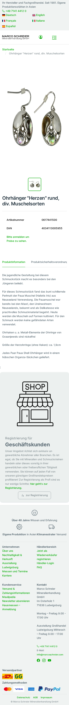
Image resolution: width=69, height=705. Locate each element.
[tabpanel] (34, 316)
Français (10, 20)
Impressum (46, 697)
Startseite (8, 49)
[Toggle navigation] (54, 38)
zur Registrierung (36, 495)
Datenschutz (23, 697)
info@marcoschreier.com (50, 654)
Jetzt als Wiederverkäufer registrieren (47, 555)
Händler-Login (45, 563)
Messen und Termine (15, 571)
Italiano (40, 20)
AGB (35, 697)
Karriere (7, 575)
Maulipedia (8, 596)
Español (10, 26)
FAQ (39, 567)
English (40, 14)
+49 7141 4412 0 (15, 10)
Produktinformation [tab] (13, 261)
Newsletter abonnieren (16, 600)
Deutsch (10, 14)
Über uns (7, 550)
